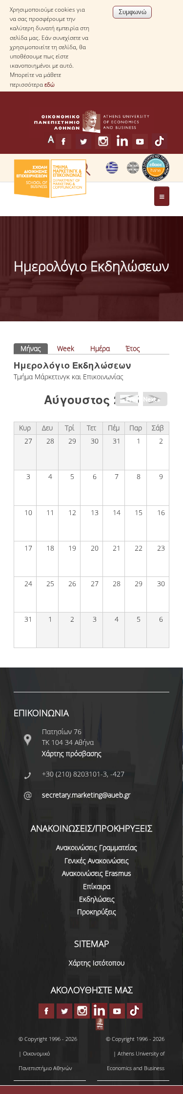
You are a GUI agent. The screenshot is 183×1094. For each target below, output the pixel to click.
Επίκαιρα (96, 886)
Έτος (133, 348)
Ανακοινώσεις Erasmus (96, 873)
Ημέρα (100, 348)
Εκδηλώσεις (97, 899)
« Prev (130, 399)
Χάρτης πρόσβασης (72, 753)
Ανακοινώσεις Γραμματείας (96, 847)
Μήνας (34, 348)
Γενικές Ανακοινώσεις (96, 860)
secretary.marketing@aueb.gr (86, 794)
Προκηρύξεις (96, 911)
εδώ (49, 84)
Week (65, 348)
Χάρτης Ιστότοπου (96, 962)
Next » (151, 399)
